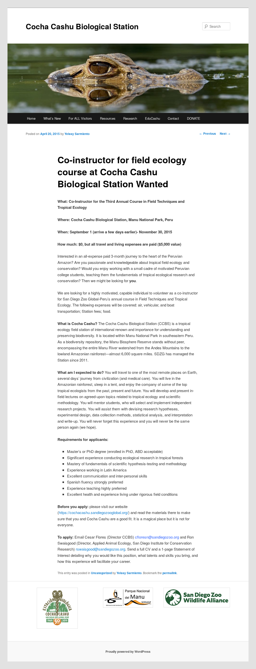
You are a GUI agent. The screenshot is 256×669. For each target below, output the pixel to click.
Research (130, 118)
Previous (208, 133)
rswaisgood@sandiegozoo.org (100, 549)
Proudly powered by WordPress (128, 651)
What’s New (52, 118)
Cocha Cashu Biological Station (82, 26)
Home (31, 118)
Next (225, 133)
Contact (173, 118)
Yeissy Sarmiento (77, 133)
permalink (169, 573)
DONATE (193, 118)
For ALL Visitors (80, 118)
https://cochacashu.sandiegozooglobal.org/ (93, 512)
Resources (108, 118)
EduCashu (152, 118)
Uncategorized (101, 573)
